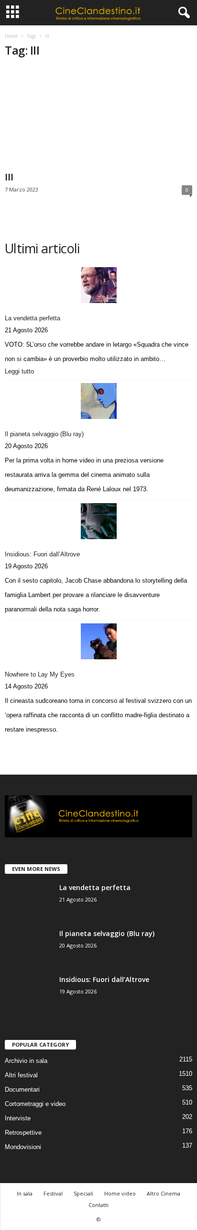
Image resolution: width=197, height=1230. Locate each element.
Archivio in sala (26, 1060)
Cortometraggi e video (35, 1103)
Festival (53, 1193)
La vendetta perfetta (32, 318)
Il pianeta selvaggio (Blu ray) (44, 434)
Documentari (22, 1089)
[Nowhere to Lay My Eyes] (98, 641)
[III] (98, 118)
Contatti (98, 1204)
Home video (120, 1193)
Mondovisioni (23, 1147)
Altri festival (21, 1075)
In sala (25, 1193)
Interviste (18, 1118)
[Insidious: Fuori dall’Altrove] (98, 521)
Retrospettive (23, 1132)
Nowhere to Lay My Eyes (40, 674)
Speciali (83, 1193)
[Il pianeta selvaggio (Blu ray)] (98, 401)
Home (11, 36)
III (9, 177)
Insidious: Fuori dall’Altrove (42, 554)
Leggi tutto (21, 372)
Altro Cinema (163, 1193)
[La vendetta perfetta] (98, 285)
